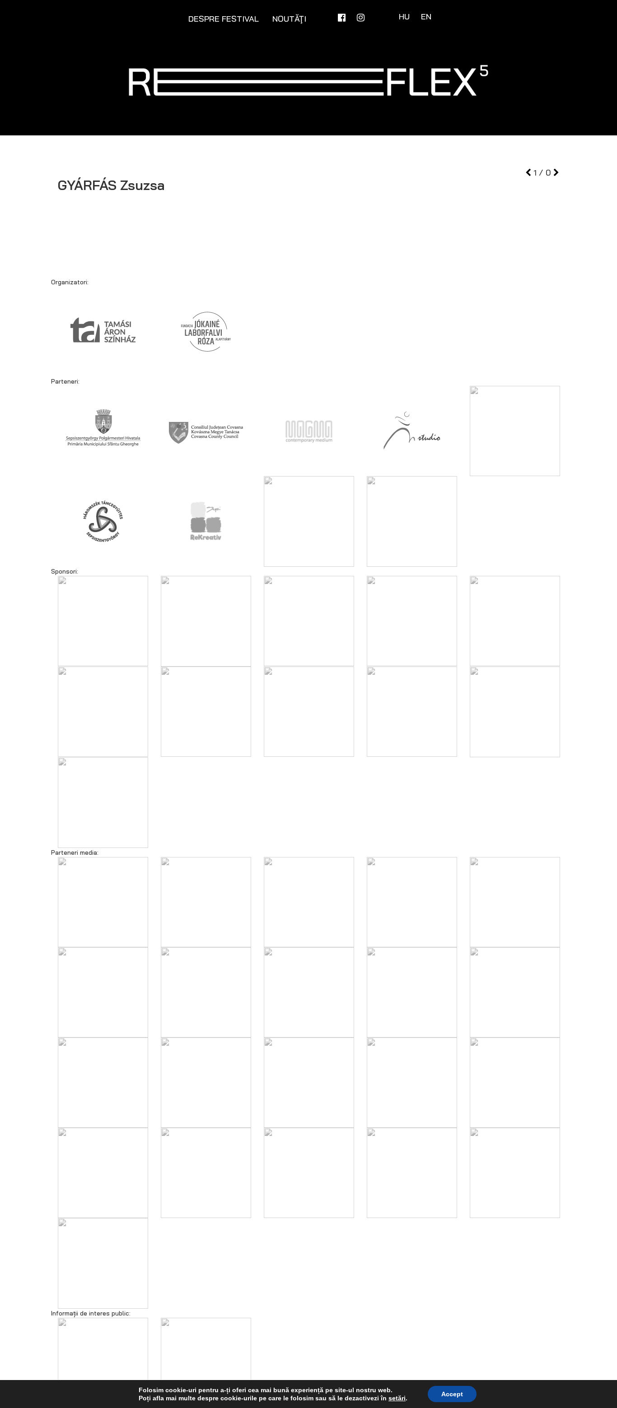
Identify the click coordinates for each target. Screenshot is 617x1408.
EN (426, 16)
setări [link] (397, 1398)
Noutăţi (289, 19)
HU (405, 16)
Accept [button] (452, 1394)
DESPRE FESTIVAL (223, 19)
